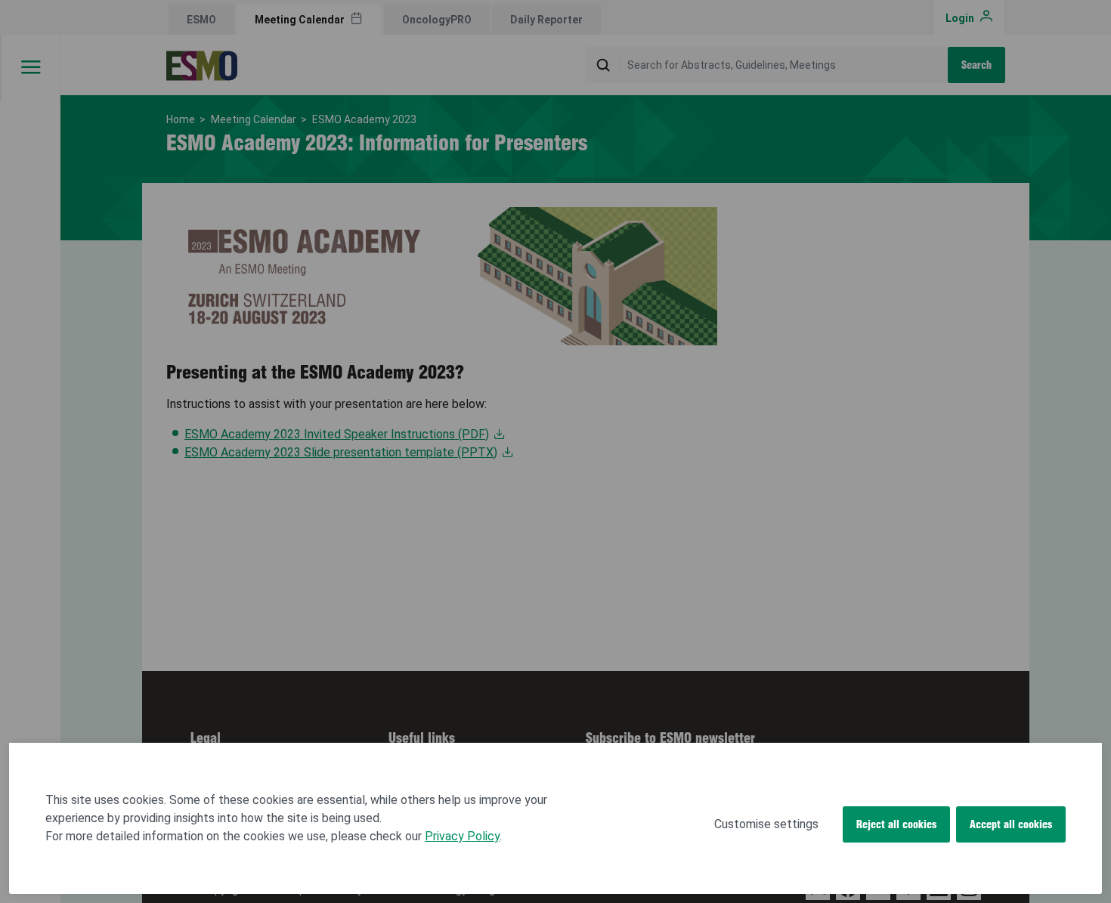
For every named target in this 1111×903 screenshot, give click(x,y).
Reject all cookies (896, 824)
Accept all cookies (1011, 824)
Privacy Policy (462, 836)
